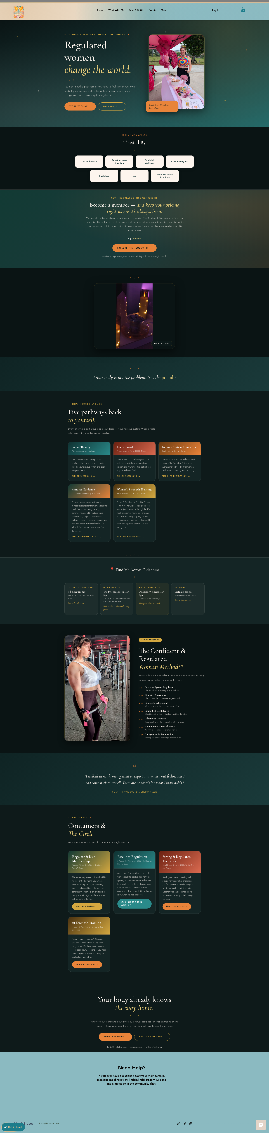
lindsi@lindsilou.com (142, 1079)
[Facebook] (185, 1124)
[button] (243, 9)
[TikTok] (179, 1124)
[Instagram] (191, 1124)
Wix (248, 1123)
